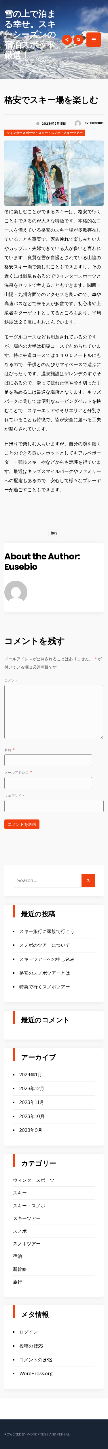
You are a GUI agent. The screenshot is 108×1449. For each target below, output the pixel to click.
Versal (63, 1434)
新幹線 (20, 1269)
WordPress (38, 1434)
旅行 (54, 533)
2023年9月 (30, 1130)
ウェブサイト (14, 795)
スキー (20, 1193)
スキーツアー (73, 132)
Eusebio (97, 123)
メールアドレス (18, 772)
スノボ (20, 1231)
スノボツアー (27, 1243)
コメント (11, 680)
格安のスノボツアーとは (44, 973)
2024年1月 (30, 1074)
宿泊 (17, 1256)
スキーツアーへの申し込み (47, 959)
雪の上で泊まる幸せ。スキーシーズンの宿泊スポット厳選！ (30, 34)
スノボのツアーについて (44, 945)
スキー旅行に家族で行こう (47, 931)
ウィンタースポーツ (21, 132)
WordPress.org (36, 1373)
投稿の (31, 1346)
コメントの (35, 1360)
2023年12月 (31, 1088)
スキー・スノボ (49, 132)
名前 (9, 750)
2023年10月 (32, 1116)
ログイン (28, 1332)
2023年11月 (31, 1102)
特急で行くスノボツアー (44, 987)
